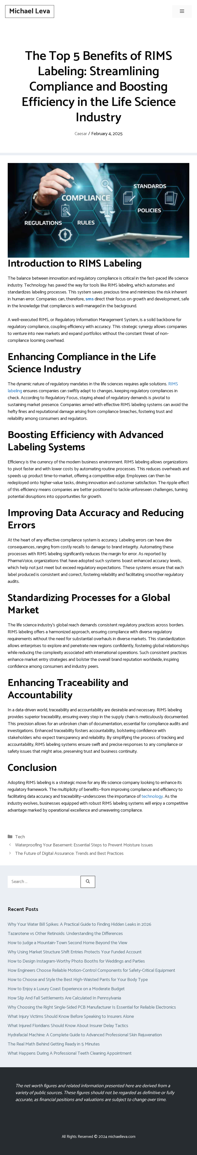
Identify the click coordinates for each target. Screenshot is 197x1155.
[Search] (88, 882)
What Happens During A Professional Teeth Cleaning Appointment (70, 1053)
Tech (20, 837)
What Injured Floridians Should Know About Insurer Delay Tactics (68, 1026)
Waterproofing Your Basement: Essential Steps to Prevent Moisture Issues (84, 845)
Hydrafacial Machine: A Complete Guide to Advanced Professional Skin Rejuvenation (85, 1035)
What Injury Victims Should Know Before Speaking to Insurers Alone (71, 1016)
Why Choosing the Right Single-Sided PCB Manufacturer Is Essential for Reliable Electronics (92, 1007)
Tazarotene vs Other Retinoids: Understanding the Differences (65, 934)
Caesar (81, 134)
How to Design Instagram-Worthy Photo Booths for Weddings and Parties (76, 961)
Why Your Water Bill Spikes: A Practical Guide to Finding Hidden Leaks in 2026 (79, 924)
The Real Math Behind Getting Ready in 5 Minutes (54, 1044)
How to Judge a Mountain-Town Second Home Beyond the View (67, 943)
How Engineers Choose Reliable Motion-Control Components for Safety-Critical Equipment (91, 970)
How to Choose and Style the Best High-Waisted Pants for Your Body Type (78, 980)
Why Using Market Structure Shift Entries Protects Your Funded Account (75, 952)
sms (89, 299)
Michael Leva (29, 11)
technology (152, 796)
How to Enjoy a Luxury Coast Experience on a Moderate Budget (66, 989)
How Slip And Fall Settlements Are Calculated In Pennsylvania (64, 998)
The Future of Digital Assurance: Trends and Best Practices (69, 853)
